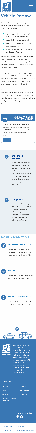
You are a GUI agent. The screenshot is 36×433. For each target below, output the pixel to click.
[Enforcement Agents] (3, 245)
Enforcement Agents (16, 244)
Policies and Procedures (18, 296)
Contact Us (7, 140)
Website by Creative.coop (25, 430)
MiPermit (5, 394)
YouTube (21, 416)
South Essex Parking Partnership (9, 399)
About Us (11, 270)
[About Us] (3, 271)
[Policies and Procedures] (3, 297)
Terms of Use (19, 426)
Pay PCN (5, 386)
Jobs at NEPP (24, 390)
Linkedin (17, 416)
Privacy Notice (7, 426)
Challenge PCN (7, 390)
